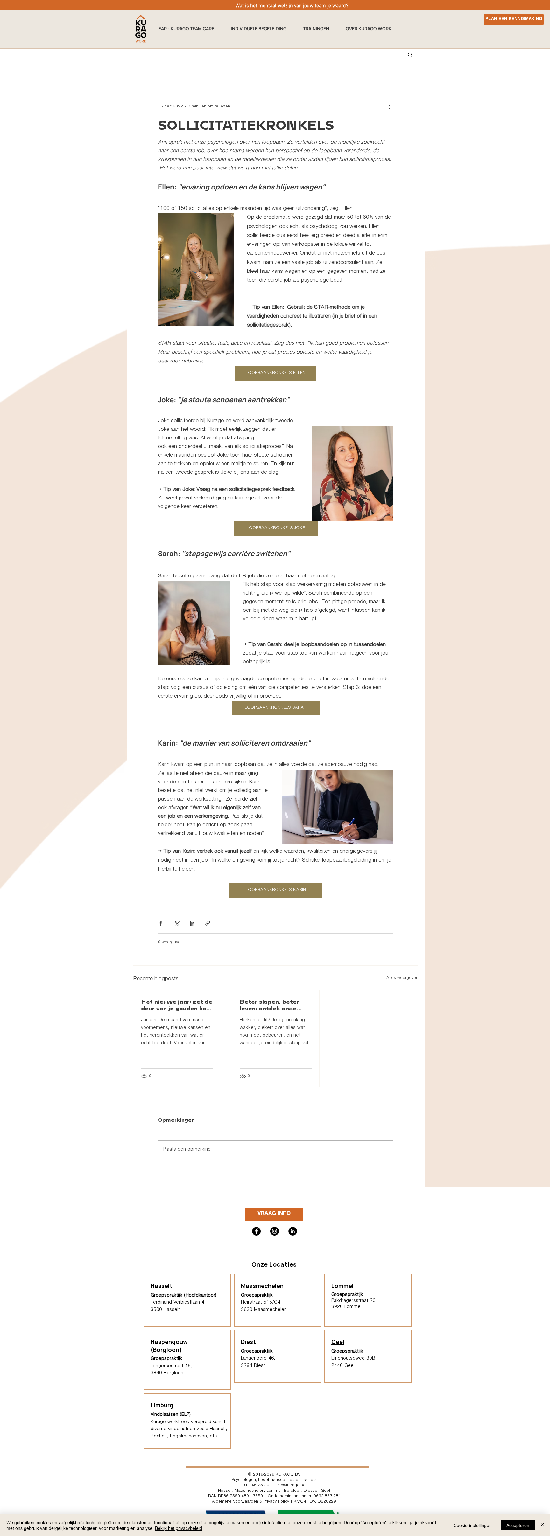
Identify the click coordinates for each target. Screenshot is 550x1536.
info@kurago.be (291, 1486)
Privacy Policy (276, 1502)
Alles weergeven (402, 978)
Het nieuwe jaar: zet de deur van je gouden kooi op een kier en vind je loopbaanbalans (176, 1004)
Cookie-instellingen (473, 1525)
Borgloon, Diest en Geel (307, 1491)
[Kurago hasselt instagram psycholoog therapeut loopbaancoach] (274, 1231)
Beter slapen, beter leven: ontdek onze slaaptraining (269, 1004)
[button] (319, 28)
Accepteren (517, 1525)
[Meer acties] (389, 107)
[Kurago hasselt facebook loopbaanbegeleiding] (256, 1231)
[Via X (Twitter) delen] (176, 923)
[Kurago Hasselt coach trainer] (292, 1231)
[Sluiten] (542, 1525)
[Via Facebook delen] (161, 923)
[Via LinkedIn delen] (192, 923)
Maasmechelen (249, 1491)
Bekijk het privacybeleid (178, 1528)
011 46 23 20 (256, 1486)
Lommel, (274, 1491)
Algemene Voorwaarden (235, 1502)
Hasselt (225, 1491)
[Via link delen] (208, 923)
